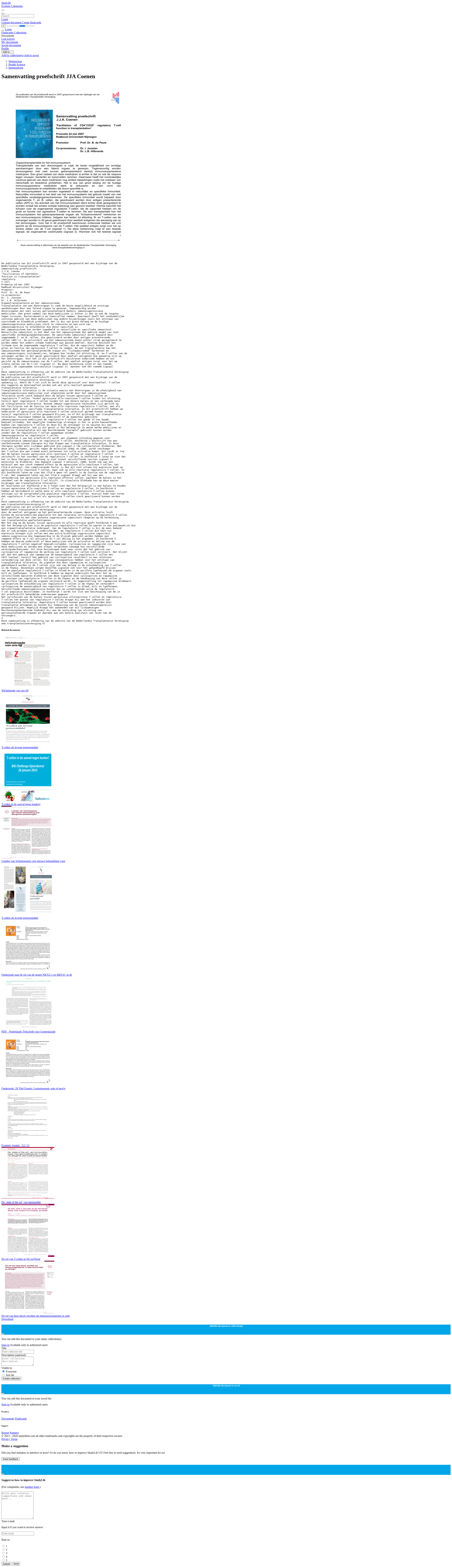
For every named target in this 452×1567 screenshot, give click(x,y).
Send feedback (10, 1459)
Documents (7, 1418)
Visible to (6, 1367)
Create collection (11, 1378)
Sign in (5, 1344)
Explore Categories (12, 6)
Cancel (6, 1563)
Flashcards (7, 32)
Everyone (11, 1371)
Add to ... (7, 52)
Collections (20, 32)
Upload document (11, 22)
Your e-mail (7, 1521)
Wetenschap (15, 61)
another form (32, 1486)
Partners (14, 1432)
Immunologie (15, 67)
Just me (10, 1375)
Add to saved (31, 55)
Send (16, 1563)
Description (13, 1355)
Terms (14, 1439)
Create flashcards (31, 22)
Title (3, 1348)
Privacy (6, 1439)
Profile (5, 48)
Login (4, 19)
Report (5, 1432)
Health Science (16, 64)
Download (7, 1319)
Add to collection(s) (12, 55)
